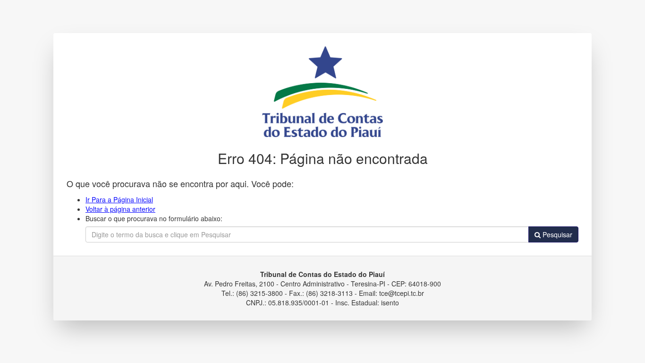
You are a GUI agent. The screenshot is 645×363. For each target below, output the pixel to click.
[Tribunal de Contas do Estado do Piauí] (322, 90)
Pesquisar (556, 234)
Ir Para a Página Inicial (119, 199)
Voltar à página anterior (120, 209)
